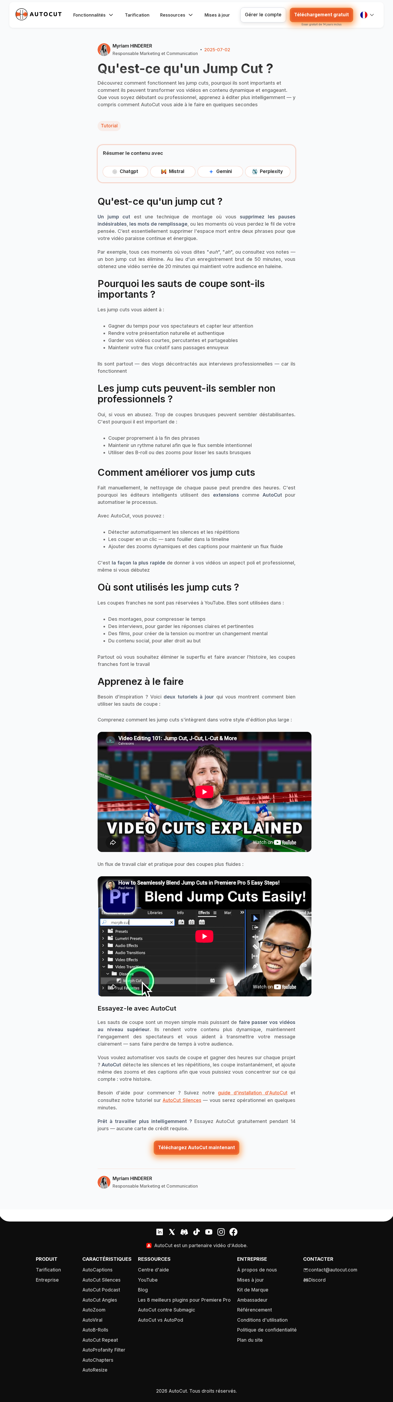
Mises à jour (217, 15)
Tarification (137, 15)
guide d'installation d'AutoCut (252, 1092)
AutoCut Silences (182, 1100)
